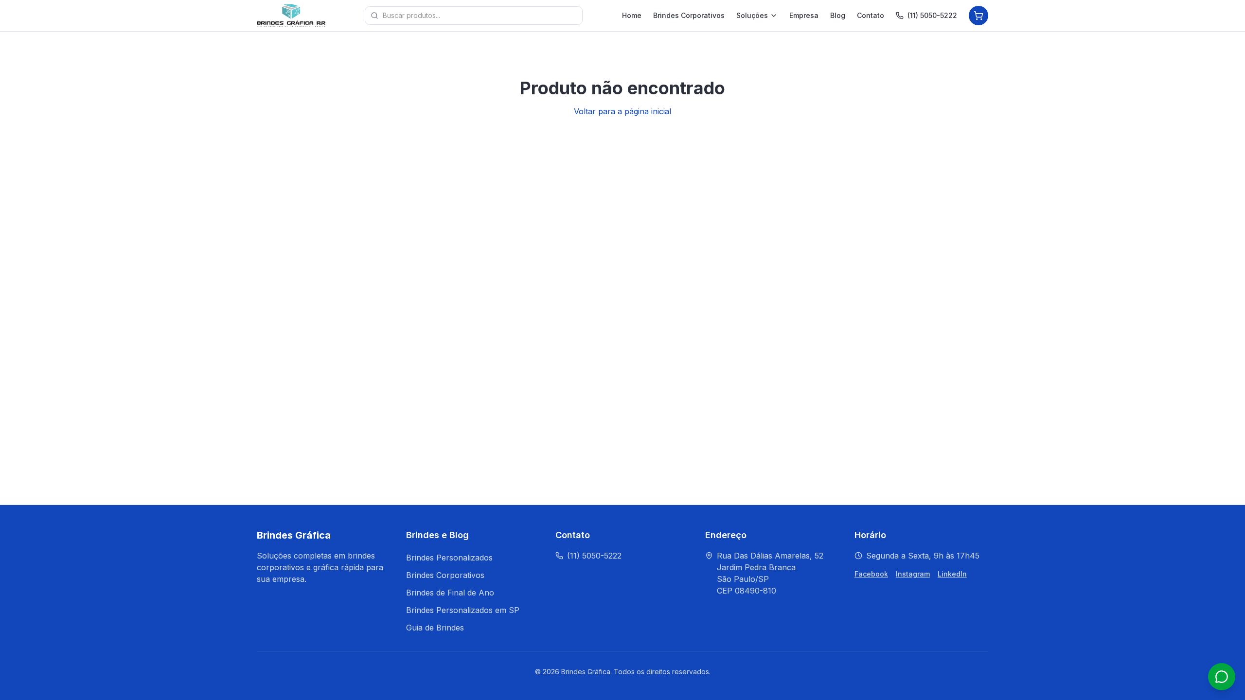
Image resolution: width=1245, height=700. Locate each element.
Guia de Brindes (435, 627)
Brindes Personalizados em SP (462, 610)
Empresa (803, 15)
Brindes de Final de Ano (450, 592)
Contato (870, 15)
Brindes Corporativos (689, 15)
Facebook (871, 574)
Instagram (913, 574)
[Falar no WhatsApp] (1221, 676)
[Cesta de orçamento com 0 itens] (978, 15)
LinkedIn (952, 574)
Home (631, 15)
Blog (837, 15)
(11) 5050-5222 (932, 15)
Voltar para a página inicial (622, 111)
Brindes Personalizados (449, 557)
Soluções (752, 15)
